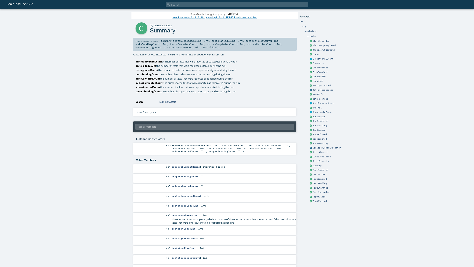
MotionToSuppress (323, 90)
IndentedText (320, 67)
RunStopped (319, 130)
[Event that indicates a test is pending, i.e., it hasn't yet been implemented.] (310, 183)
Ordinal (317, 107)
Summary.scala (167, 101)
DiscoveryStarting (324, 50)
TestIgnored (320, 179)
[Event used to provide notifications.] (310, 99)
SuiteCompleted (322, 156)
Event (316, 54)
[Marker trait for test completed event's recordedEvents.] (310, 112)
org (151, 25)
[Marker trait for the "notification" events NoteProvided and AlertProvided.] (310, 103)
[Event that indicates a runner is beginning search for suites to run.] (310, 50)
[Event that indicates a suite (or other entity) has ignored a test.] (310, 179)
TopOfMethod (320, 201)
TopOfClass (319, 196)
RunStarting (320, 125)
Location (318, 81)
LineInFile (319, 76)
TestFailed (319, 174)
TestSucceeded (321, 192)
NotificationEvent (324, 103)
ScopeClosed (320, 134)
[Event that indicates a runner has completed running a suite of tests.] (310, 121)
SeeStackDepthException (327, 147)
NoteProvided (320, 99)
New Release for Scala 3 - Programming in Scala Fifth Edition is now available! (215, 17)
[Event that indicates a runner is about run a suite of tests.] (310, 125)
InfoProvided (320, 72)
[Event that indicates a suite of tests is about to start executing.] (310, 161)
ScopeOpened (320, 139)
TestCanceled (320, 170)
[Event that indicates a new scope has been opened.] (310, 139)
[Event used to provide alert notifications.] (310, 41)
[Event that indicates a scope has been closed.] (310, 134)
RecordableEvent (322, 112)
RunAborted (319, 116)
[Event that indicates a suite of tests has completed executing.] (310, 156)
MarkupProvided (322, 85)
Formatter (318, 63)
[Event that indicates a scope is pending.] (310, 143)
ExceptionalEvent (323, 58)
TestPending (320, 183)
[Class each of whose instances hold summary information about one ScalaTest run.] (310, 165)
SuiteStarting (321, 161)
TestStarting (320, 188)
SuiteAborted (320, 152)
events (168, 25)
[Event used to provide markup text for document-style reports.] (310, 85)
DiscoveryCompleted (324, 45)
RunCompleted (320, 121)
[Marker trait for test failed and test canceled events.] (310, 58)
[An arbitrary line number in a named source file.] (310, 76)
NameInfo (318, 94)
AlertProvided (321, 41)
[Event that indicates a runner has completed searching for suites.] (310, 45)
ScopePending (320, 143)
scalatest (159, 25)
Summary (317, 165)
